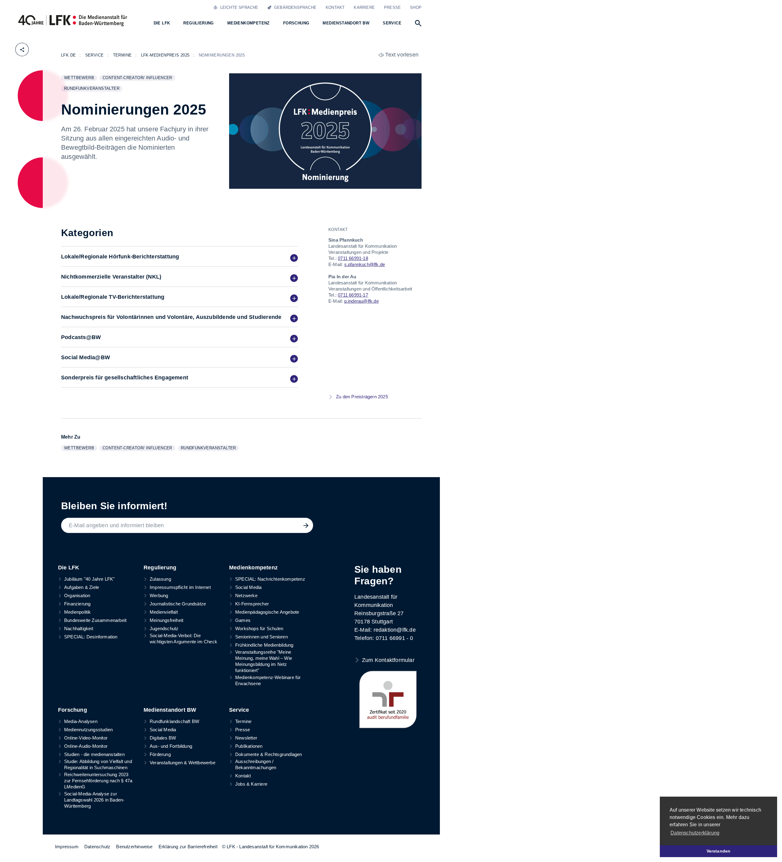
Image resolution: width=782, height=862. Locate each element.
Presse (392, 7)
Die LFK (68, 567)
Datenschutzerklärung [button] (695, 832)
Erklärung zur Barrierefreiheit (188, 846)
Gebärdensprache (294, 7)
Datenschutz (97, 846)
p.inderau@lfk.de (361, 301)
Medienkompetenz (253, 567)
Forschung (72, 710)
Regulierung (160, 567)
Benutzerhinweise (134, 846)
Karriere (364, 7)
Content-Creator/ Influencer (138, 78)
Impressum (67, 846)
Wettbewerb (80, 78)
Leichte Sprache (237, 7)
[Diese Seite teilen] (22, 49)
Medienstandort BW (170, 710)
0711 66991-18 (353, 258)
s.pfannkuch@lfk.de (364, 264)
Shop (416, 7)
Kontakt (335, 7)
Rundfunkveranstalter (93, 89)
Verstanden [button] (719, 851)
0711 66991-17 (353, 295)
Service (239, 710)
